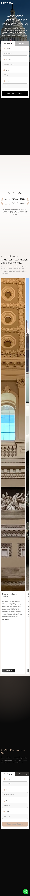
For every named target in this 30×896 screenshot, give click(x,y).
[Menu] (27, 3)
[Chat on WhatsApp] (25, 891)
